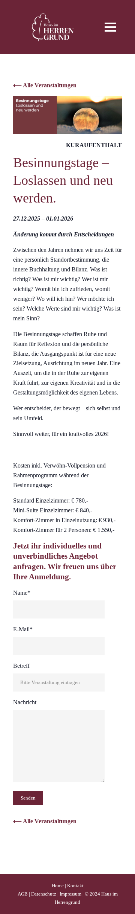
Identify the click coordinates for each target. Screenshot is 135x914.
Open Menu (110, 27)
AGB (23, 894)
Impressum (70, 894)
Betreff (21, 666)
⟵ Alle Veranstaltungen (44, 85)
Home (58, 885)
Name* (21, 593)
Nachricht (24, 702)
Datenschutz (43, 894)
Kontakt (75, 885)
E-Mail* (23, 629)
